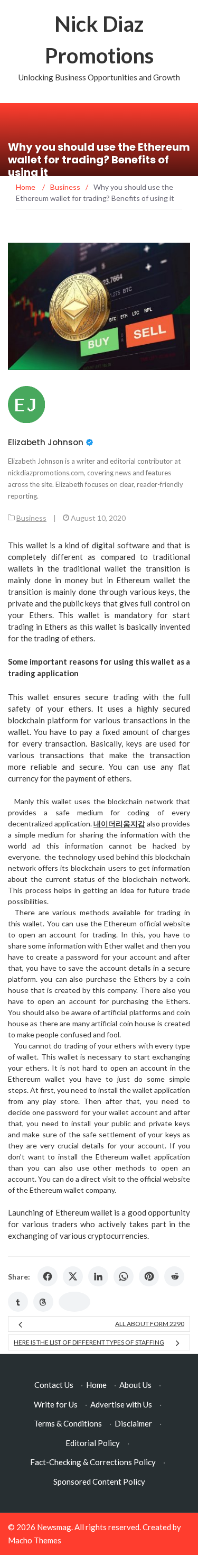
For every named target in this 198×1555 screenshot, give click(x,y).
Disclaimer (133, 1423)
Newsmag (54, 1527)
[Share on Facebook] (47, 1276)
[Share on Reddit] (174, 1276)
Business (31, 517)
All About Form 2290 (149, 1324)
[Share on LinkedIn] (98, 1276)
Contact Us (53, 1385)
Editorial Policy (92, 1443)
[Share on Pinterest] (149, 1276)
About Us (135, 1385)
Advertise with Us (121, 1404)
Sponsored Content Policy (99, 1481)
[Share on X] (73, 1276)
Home (96, 1385)
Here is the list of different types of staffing (89, 1342)
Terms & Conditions (68, 1423)
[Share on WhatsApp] (124, 1276)
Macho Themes (34, 1540)
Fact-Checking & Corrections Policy (93, 1462)
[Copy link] (74, 1302)
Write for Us (56, 1404)
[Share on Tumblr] (18, 1302)
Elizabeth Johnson (45, 442)
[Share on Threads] (43, 1302)
